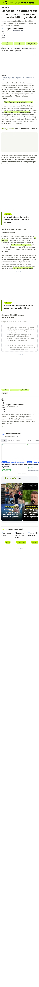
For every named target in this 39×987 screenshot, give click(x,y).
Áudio (29, 440)
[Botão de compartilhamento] (7, 43)
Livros (23, 440)
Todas (4, 440)
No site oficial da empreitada (21, 245)
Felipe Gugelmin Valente (14, 29)
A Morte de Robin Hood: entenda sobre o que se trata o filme (18, 306)
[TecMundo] (6, 2)
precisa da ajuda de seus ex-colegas (17, 112)
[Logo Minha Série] (27, 2)
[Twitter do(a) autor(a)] (2, 426)
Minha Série (5, 8)
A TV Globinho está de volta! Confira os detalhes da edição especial (17, 219)
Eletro (18, 440)
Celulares (11, 440)
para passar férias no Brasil (23, 268)
